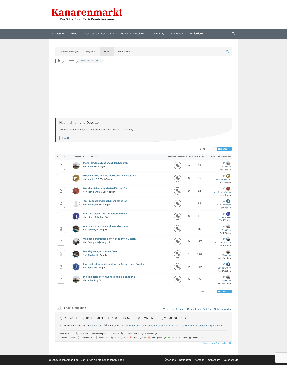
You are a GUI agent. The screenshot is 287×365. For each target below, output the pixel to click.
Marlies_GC (93, 179)
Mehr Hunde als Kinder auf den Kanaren (105, 162)
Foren (107, 51)
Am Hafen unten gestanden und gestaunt (106, 226)
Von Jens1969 (224, 268)
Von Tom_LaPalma (222, 192)
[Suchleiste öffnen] (233, 34)
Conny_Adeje (94, 242)
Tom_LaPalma (95, 191)
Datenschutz (230, 359)
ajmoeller (96, 325)
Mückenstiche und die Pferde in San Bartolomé (109, 175)
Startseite (58, 33)
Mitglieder (91, 51)
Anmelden (177, 33)
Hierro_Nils (93, 217)
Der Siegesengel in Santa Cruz (100, 251)
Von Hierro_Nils (224, 217)
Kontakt (199, 359)
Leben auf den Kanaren (97, 33)
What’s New (124, 51)
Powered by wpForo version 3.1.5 (216, 343)
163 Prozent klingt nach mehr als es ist (105, 200)
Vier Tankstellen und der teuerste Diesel (105, 213)
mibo (90, 166)
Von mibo (226, 166)
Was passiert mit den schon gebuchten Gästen (109, 238)
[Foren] (58, 60)
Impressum (213, 359)
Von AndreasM (224, 204)
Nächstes (223, 149)
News (73, 33)
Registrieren (197, 33)
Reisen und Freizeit (132, 33)
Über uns (170, 359)
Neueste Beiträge (68, 51)
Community (157, 33)
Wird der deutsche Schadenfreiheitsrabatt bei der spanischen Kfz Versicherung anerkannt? (175, 325)
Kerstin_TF (93, 229)
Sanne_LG (93, 204)
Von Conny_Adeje (223, 242)
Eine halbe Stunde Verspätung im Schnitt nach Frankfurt (114, 264)
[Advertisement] (143, 90)
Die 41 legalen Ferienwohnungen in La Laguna (109, 276)
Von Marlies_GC (223, 179)
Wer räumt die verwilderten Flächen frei (105, 188)
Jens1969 (92, 267)
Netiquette (185, 359)
